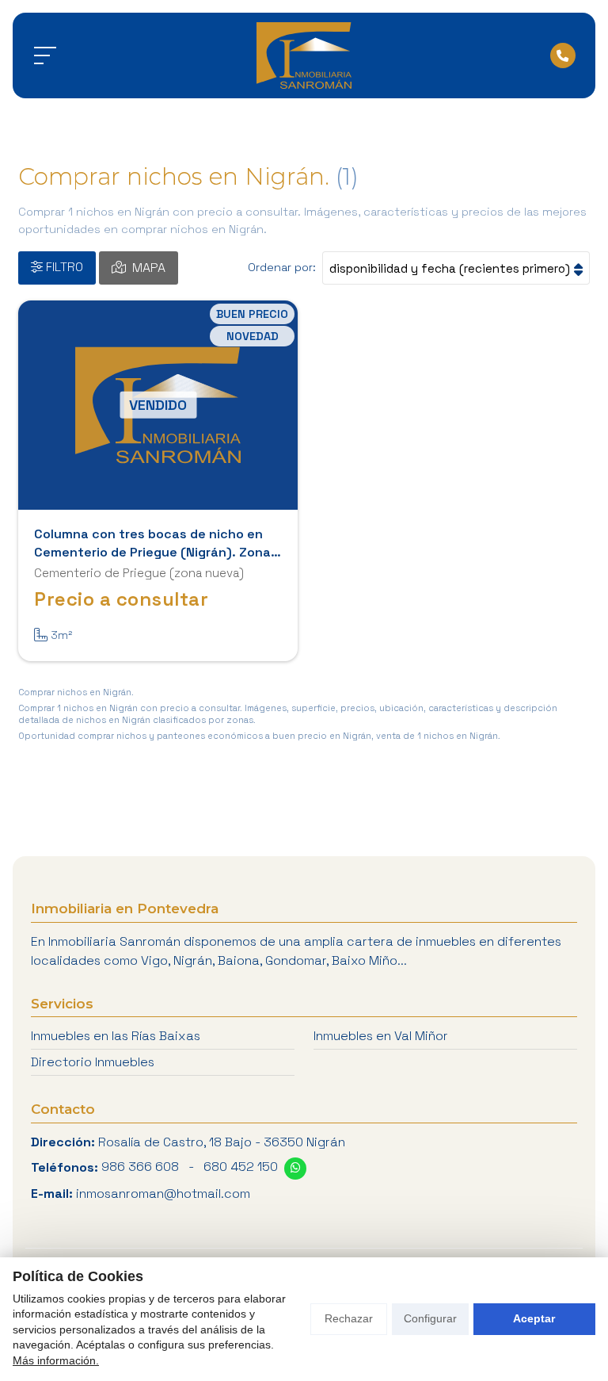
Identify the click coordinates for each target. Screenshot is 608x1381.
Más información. (56, 1360)
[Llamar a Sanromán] (563, 55)
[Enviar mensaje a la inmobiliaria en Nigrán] (295, 1168)
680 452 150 (240, 1166)
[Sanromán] (304, 55)
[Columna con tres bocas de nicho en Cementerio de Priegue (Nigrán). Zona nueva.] (158, 405)
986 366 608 (140, 1166)
